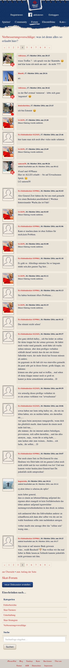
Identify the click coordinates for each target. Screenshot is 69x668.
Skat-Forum (9, 577)
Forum (34, 21)
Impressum (48, 665)
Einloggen (54, 15)
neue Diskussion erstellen (17, 584)
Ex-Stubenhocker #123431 (29, 134)
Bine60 (21, 73)
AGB (27, 665)
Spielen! (6, 21)
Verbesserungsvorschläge (18, 37)
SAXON (21, 120)
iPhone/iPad (11, 661)
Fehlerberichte (10, 604)
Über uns (58, 661)
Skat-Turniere (10, 609)
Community (21, 21)
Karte (38, 661)
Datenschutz (36, 665)
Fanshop (29, 661)
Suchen (10, 647)
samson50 (22, 163)
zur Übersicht (8, 571)
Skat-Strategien (10, 620)
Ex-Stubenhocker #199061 (29, 190)
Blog (21, 661)
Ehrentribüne (48, 21)
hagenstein (22, 481)
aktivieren (38, 15)
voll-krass (22, 55)
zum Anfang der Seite (26, 571)
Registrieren (16, 15)
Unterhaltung (9, 614)
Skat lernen (47, 661)
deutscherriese (24, 105)
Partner (19, 665)
